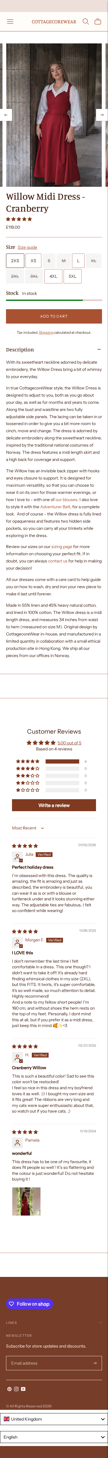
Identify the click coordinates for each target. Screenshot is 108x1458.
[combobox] (54, 1419)
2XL (15, 276)
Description (20, 349)
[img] (25, 846)
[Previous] (6, 115)
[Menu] (10, 21)
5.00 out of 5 (69, 743)
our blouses (66, 499)
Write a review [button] (54, 805)
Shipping (46, 332)
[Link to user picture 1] (26, 1201)
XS (33, 260)
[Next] (102, 115)
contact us (58, 561)
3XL (34, 276)
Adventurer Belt (55, 506)
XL (93, 260)
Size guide (27, 247)
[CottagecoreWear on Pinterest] (9, 1389)
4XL (53, 276)
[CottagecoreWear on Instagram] (16, 1389)
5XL (72, 276)
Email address (23, 1356)
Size (10, 246)
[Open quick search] (86, 21)
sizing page (61, 546)
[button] (19, 219)
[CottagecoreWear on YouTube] (23, 1389)
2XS (15, 260)
